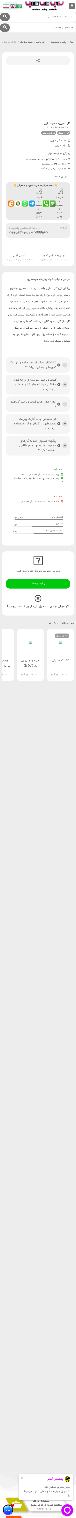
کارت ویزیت (26, 42)
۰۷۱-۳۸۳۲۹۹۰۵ (18, 233)
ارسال (38, 60)
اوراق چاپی (41, 42)
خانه (72, 42)
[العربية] (19, 6)
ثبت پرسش (37, 583)
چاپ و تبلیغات (58, 42)
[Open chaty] (8, 1510)
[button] (36, 116)
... (62, 176)
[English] (13, 6)
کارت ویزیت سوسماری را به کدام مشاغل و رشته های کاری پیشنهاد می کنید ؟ (34, 384)
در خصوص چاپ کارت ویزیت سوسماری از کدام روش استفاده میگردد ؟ (35, 424)
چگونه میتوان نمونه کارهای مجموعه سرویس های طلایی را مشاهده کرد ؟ (36, 445)
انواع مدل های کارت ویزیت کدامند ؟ (33, 404)
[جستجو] (5, 17)
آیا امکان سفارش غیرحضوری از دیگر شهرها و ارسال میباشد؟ (32, 364)
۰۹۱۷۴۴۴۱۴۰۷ (39, 233)
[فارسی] (6, 6)
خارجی (58, 145)
